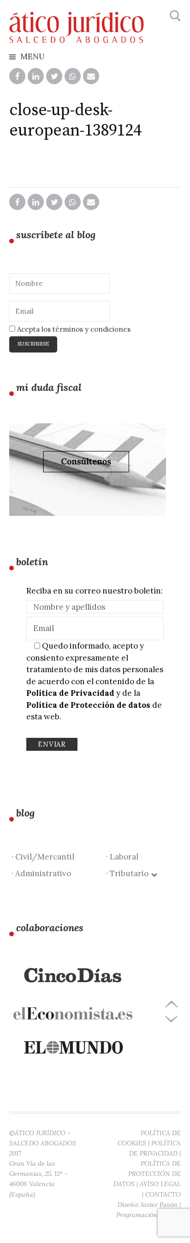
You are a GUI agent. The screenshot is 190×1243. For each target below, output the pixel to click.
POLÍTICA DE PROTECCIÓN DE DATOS (147, 1173)
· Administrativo (41, 873)
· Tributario (129, 873)
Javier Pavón (159, 1204)
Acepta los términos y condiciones (73, 329)
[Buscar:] (174, 16)
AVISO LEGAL (160, 1184)
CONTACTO (163, 1194)
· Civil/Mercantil (43, 857)
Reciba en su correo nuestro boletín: (94, 591)
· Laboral (122, 857)
